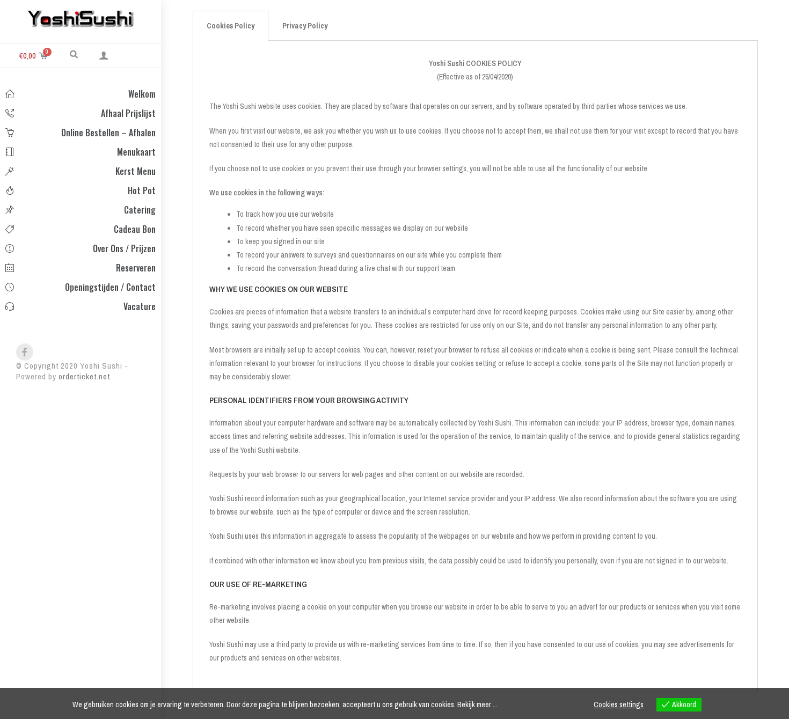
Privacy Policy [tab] (304, 26)
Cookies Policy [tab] (230, 26)
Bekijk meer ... (477, 704)
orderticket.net (84, 376)
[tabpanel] (475, 366)
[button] (73, 53)
